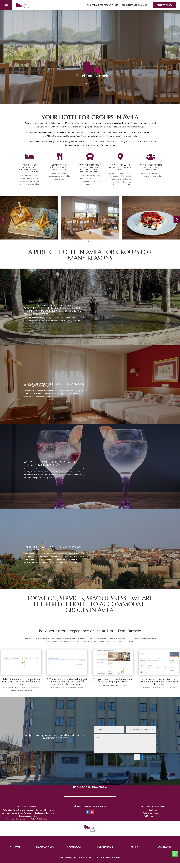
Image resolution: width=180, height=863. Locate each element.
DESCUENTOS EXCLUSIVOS (134, 5)
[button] (3, 219)
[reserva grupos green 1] (21, 674)
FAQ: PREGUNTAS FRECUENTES (101, 5)
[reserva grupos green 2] (67, 674)
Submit (149, 757)
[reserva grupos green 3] (113, 674)
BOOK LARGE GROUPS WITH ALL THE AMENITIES (151, 167)
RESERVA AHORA (165, 5)
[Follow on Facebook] (88, 812)
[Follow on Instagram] (92, 812)
